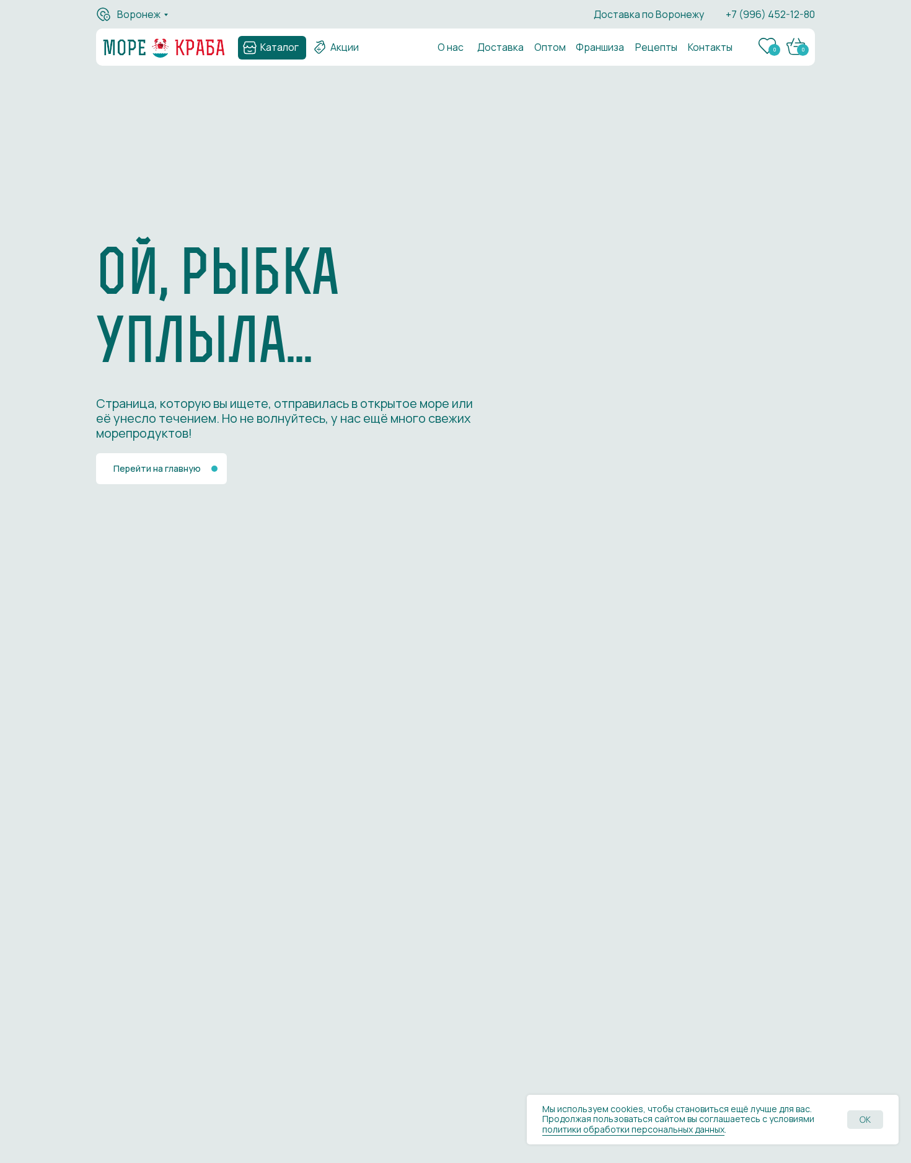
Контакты (710, 47)
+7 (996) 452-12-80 (770, 14)
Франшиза (600, 47)
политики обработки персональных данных (633, 1129)
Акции (344, 47)
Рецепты (656, 47)
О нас (451, 47)
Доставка (500, 47)
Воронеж (139, 14)
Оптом (550, 47)
